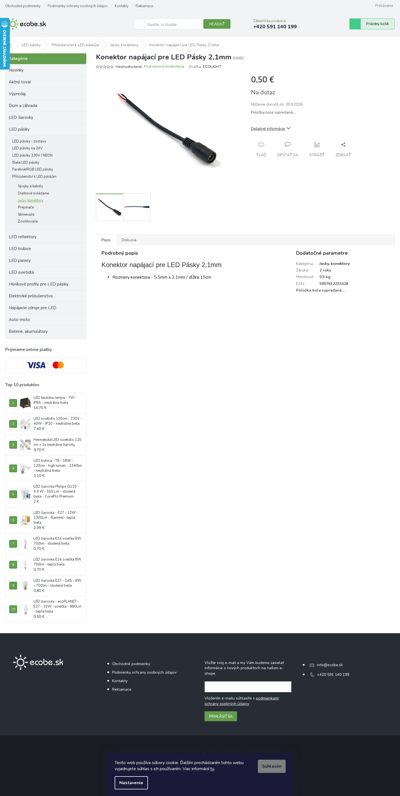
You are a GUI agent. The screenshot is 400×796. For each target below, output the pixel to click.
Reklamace (144, 6)
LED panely (20, 260)
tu (212, 769)
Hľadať (217, 24)
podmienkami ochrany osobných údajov (242, 701)
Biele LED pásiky (25, 162)
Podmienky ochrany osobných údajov (78, 6)
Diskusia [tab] (129, 240)
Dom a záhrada (23, 105)
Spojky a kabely (30, 186)
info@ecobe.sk (330, 665)
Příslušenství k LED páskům (34, 176)
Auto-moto (19, 319)
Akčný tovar (20, 82)
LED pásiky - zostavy (29, 141)
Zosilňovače (28, 221)
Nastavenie (131, 783)
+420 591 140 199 (333, 674)
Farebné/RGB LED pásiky (32, 169)
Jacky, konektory (30, 200)
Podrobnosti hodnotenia (164, 66)
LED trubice (20, 248)
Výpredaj (17, 94)
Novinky (16, 70)
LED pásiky (19, 129)
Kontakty (122, 6)
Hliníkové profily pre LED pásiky (38, 284)
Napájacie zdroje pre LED (32, 308)
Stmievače (26, 214)
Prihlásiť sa (221, 716)
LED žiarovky (21, 117)
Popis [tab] (106, 240)
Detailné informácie (268, 128)
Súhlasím (272, 766)
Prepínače (26, 207)
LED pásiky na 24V (27, 148)
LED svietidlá (21, 272)
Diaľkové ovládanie (33, 193)
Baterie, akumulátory (28, 331)
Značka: (205, 66)
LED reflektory (23, 237)
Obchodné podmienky (23, 6)
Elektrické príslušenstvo (31, 296)
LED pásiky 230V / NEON (32, 155)
